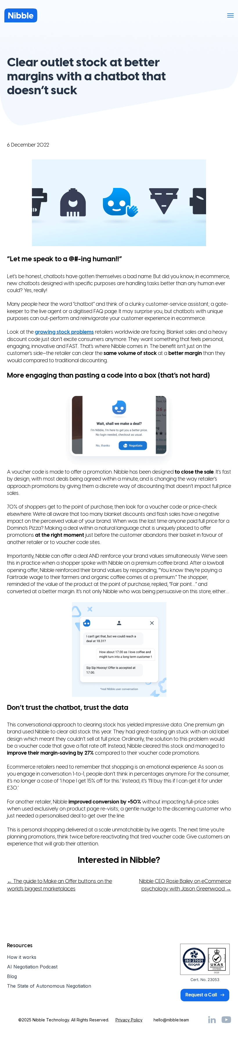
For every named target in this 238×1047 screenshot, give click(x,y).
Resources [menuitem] (20, 946)
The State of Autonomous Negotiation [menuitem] (49, 986)
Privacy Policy (129, 1019)
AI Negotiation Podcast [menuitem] (32, 967)
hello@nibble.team (171, 1019)
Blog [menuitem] (12, 976)
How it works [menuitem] (21, 957)
